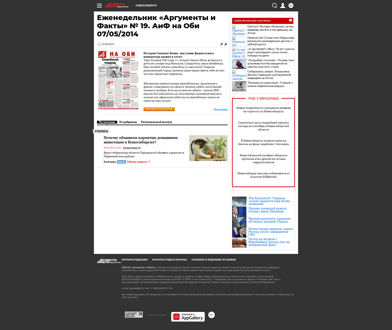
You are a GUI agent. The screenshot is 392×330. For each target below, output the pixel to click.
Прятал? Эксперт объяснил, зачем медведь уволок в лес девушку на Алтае (270, 30)
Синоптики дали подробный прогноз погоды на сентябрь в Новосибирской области (263, 126)
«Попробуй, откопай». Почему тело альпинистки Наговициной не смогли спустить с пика (270, 63)
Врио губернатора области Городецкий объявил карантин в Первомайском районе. (144, 154)
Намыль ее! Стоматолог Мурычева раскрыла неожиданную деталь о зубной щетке (270, 41)
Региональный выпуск (156, 122)
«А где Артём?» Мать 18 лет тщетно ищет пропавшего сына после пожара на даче (270, 52)
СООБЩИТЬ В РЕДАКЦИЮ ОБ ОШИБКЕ (214, 259)
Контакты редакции (134, 259)
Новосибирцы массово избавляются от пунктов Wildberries (263, 174)
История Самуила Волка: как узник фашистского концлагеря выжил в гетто (179, 55)
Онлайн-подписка (159, 109)
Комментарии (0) (132, 147)
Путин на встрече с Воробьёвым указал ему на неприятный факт (269, 242)
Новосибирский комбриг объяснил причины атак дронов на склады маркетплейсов (263, 158)
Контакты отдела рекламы (169, 259)
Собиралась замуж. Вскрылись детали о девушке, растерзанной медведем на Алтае (269, 75)
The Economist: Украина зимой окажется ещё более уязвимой (269, 201)
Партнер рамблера (157, 315)
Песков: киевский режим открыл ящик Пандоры (267, 210)
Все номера (221, 109)
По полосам (107, 122)
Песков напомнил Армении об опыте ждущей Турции (269, 220)
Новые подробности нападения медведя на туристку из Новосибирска (263, 109)
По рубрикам (128, 122)
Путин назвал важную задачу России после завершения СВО (270, 231)
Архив (121, 161)
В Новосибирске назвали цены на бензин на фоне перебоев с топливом (263, 142)
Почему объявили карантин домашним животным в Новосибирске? (141, 139)
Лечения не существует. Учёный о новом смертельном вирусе (270, 84)
